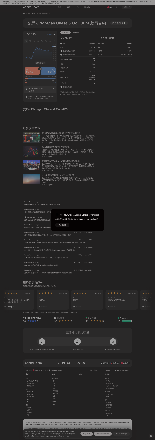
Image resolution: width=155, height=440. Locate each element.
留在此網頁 (62, 225)
